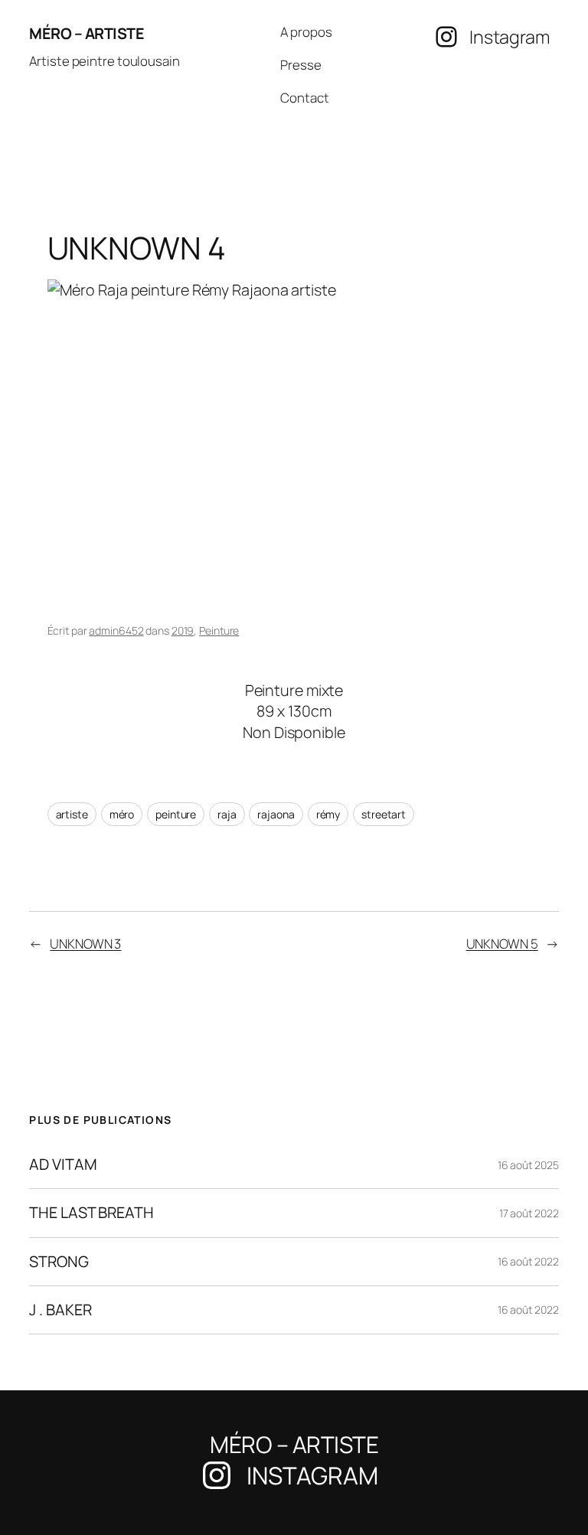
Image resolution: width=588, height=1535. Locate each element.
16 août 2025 (528, 1165)
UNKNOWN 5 (502, 943)
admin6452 (116, 630)
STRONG (58, 1261)
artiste (72, 814)
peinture (175, 814)
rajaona (275, 814)
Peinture (219, 630)
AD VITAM (62, 1164)
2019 (183, 630)
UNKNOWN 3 (85, 943)
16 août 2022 (528, 1261)
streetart (383, 814)
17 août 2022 (529, 1213)
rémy (328, 814)
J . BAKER (60, 1309)
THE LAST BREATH (91, 1212)
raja (227, 814)
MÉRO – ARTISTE (86, 33)
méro (122, 814)
